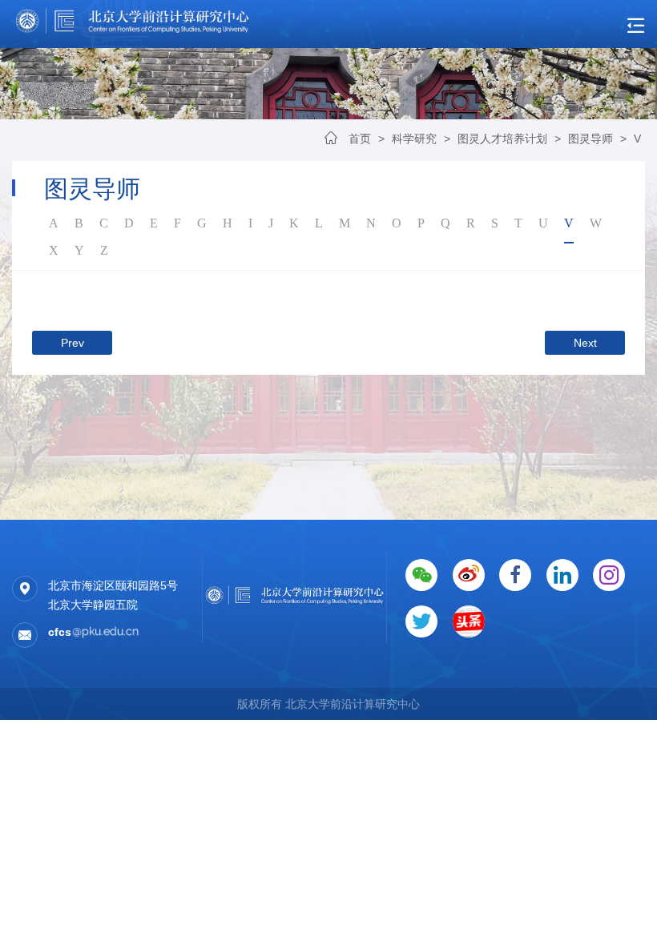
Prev (72, 342)
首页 (360, 138)
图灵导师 (590, 138)
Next (585, 342)
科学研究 (416, 138)
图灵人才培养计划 (502, 138)
